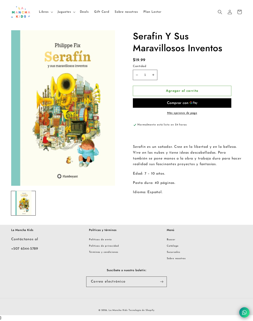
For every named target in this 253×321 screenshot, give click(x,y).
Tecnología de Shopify (141, 310)
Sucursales (173, 252)
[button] (45, 12)
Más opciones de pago (182, 113)
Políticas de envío (100, 239)
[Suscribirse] (162, 281)
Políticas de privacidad (104, 246)
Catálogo (172, 246)
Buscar (171, 239)
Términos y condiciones (103, 252)
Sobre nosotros (176, 258)
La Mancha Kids (118, 310)
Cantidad (139, 66)
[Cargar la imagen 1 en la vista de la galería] (23, 203)
